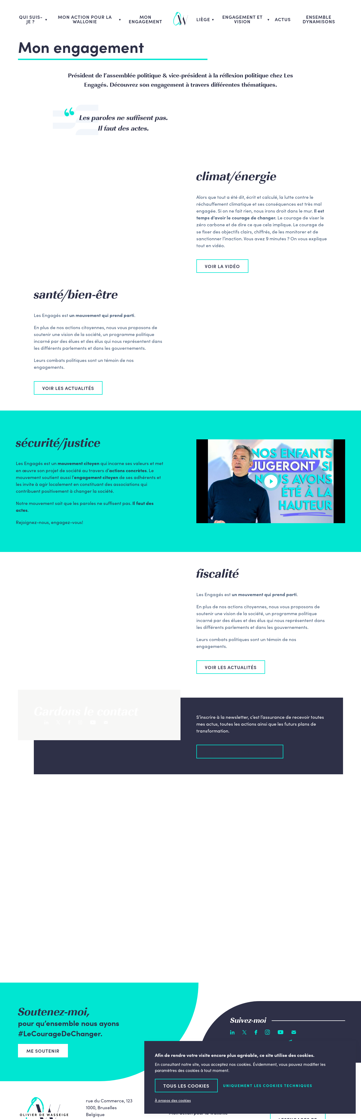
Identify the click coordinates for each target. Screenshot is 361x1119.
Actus (283, 19)
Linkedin (46, 722)
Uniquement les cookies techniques (267, 1086)
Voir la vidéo (222, 266)
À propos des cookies (173, 1100)
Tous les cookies (186, 1085)
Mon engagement (145, 19)
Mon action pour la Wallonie (85, 19)
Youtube (93, 722)
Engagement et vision (242, 19)
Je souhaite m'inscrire (234, 751)
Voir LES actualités (68, 388)
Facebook (69, 722)
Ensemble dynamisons (319, 19)
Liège (203, 19)
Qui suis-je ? (31, 19)
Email (106, 722)
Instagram (80, 722)
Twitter (58, 722)
